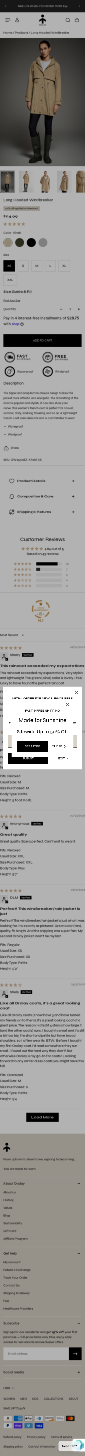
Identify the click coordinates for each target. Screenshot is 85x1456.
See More (32, 746)
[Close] (76, 692)
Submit (28, 758)
